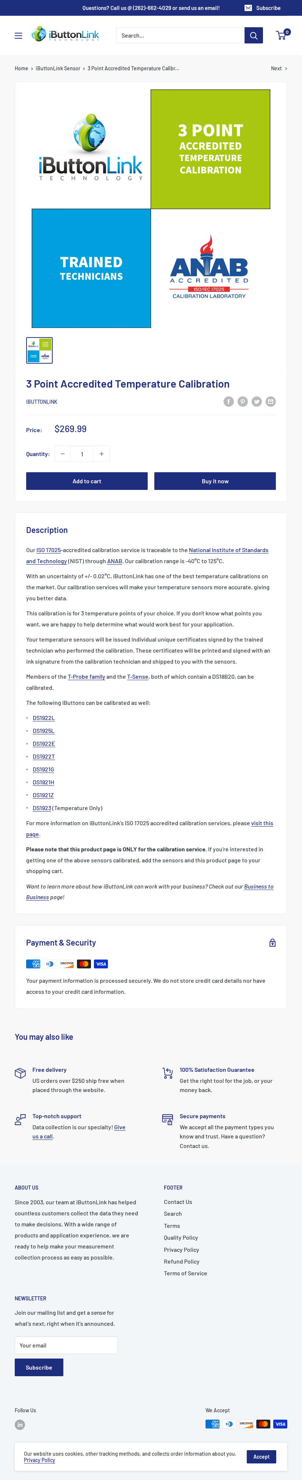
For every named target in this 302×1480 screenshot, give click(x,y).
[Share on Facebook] (229, 401)
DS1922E (44, 743)
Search (173, 1213)
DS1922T (44, 756)
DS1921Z (43, 794)
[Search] (254, 35)
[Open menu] (18, 36)
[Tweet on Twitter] (257, 401)
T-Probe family (86, 676)
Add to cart (87, 480)
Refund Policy (182, 1261)
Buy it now (215, 480)
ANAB (114, 560)
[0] (281, 35)
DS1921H (43, 781)
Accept (261, 1456)
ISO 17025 (48, 549)
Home (21, 68)
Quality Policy (181, 1237)
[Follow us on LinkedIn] (20, 1425)
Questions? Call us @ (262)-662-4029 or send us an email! (151, 7)
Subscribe (268, 7)
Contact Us (178, 1201)
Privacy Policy (181, 1249)
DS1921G (43, 769)
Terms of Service (185, 1272)
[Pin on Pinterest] (243, 401)
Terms (172, 1225)
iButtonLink (41, 402)
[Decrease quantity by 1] (62, 454)
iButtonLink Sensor (58, 68)
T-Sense (137, 676)
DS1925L (44, 730)
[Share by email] (271, 401)
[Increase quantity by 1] (101, 454)
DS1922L (44, 717)
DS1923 (42, 807)
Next (276, 68)
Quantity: (38, 453)
